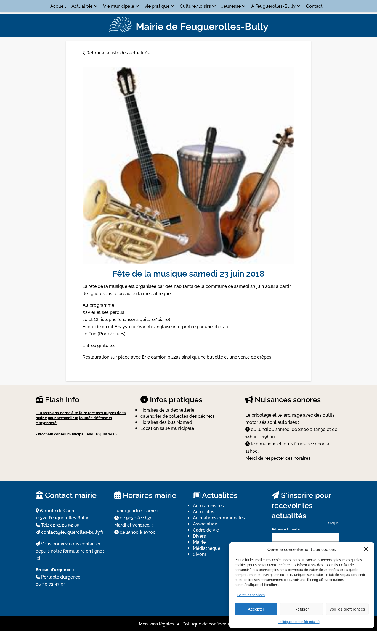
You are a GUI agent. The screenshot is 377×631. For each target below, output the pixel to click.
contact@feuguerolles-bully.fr (72, 532)
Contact (314, 6)
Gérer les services (251, 594)
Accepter (256, 609)
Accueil (58, 6)
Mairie (199, 542)
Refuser (301, 609)
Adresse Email (286, 529)
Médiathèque (206, 548)
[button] (366, 549)
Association (205, 523)
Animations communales (219, 517)
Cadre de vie (206, 530)
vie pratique (157, 6)
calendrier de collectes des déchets (177, 416)
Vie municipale (118, 6)
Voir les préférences (347, 609)
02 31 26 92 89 (64, 525)
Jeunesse (231, 6)
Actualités (82, 6)
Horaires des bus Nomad (166, 422)
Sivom (199, 554)
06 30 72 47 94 (51, 584)
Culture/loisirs (195, 6)
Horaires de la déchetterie (167, 410)
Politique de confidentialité (299, 621)
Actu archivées (208, 505)
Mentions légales (156, 623)
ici (38, 558)
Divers (199, 536)
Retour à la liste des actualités (117, 52)
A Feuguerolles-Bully (273, 6)
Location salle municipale (167, 428)
